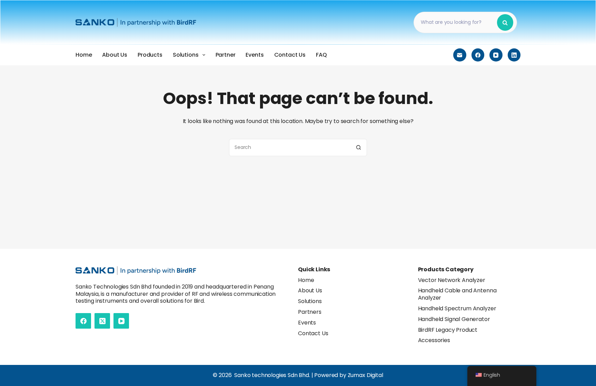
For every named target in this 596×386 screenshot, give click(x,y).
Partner (226, 55)
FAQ (321, 55)
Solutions (186, 55)
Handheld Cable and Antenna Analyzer (457, 294)
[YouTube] (496, 55)
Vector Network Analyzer (451, 280)
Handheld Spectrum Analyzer (457, 308)
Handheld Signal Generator (454, 319)
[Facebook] (478, 55)
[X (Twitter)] (102, 321)
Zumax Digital (365, 375)
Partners (309, 312)
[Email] (459, 55)
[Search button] (358, 147)
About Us (114, 55)
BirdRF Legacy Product (448, 330)
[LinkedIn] (514, 55)
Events (255, 55)
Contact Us (290, 55)
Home (84, 55)
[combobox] (289, 147)
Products (150, 55)
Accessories (434, 340)
